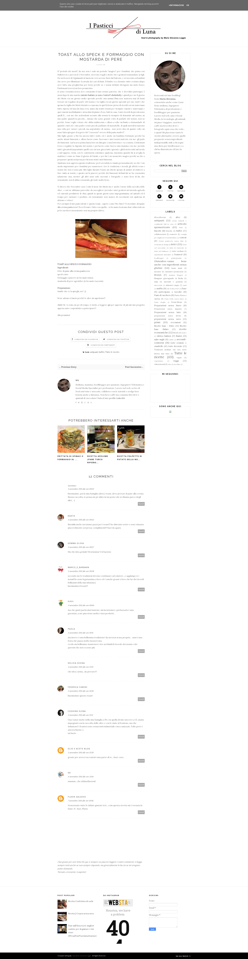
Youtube (181, 200)
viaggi (176, 361)
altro (178, 217)
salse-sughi (159, 339)
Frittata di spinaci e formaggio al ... (70, 458)
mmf (185, 285)
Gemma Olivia (76, 543)
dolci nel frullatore (161, 251)
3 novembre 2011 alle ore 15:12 (80, 715)
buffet (101, 352)
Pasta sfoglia (159, 302)
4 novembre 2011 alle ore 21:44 (80, 776)
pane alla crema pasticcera (77, 271)
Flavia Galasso (77, 797)
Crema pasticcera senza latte (171, 241)
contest (183, 237)
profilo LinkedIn (117, 398)
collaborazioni (160, 234)
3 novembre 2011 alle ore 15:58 (80, 752)
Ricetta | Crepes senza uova (81, 913)
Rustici (179, 336)
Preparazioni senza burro (167, 305)
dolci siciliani (178, 251)
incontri (157, 271)
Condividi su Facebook (86, 339)
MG (77, 380)
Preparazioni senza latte (167, 312)
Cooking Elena (77, 711)
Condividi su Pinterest (103, 345)
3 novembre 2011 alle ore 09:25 (81, 489)
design (166, 245)
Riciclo (176, 333)
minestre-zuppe (172, 285)
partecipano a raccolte (170, 292)
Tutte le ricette (112, 352)
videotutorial (159, 364)
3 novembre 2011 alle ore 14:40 (81, 691)
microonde (158, 285)
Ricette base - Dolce (164, 326)
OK (187, 5)
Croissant (157, 245)
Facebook (159, 191)
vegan (179, 357)
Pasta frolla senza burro (174, 299)
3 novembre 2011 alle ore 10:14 (80, 633)
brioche (169, 231)
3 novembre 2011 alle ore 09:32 (81, 520)
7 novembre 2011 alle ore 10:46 (80, 801)
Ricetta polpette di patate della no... (129, 458)
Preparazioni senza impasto (168, 309)
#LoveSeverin (160, 217)
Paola (71, 629)
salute (171, 340)
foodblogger (159, 258)
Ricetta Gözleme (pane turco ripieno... (97, 459)
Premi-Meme (176, 302)
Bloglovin (170, 200)
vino (169, 364)
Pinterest (159, 200)
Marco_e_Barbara (78, 567)
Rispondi (141, 504)
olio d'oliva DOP (173, 289)
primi (157, 322)
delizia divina (76, 663)
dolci (174, 244)
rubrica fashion (164, 336)
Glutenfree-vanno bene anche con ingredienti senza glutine (170, 265)
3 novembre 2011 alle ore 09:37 (81, 547)
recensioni (176, 322)
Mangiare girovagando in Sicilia (168, 278)
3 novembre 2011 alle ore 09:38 (81, 571)
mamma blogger (176, 275)
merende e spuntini (173, 282)
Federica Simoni (77, 687)
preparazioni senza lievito (167, 316)
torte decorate (175, 346)
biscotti (157, 231)
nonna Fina (112, 98)
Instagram (181, 191)
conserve (173, 234)
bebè (181, 227)
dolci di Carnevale (177, 248)
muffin (160, 288)
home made (176, 268)
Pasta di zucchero (162, 295)
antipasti (94, 352)
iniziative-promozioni (174, 271)
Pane (184, 288)
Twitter (170, 191)
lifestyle (158, 275)
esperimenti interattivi (162, 255)
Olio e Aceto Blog (79, 748)
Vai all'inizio (182, 956)
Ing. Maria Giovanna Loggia (81, 956)
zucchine (176, 364)
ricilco (184, 333)
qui (109, 305)
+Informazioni (176, 5)
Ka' (69, 772)
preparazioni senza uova (167, 319)
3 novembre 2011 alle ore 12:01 (80, 667)
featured (178, 254)
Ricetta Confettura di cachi (80, 901)
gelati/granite (176, 258)
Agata (71, 516)
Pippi (71, 601)
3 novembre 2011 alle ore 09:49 (81, 605)
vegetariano (158, 361)
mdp (156, 282)
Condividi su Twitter (118, 339)
